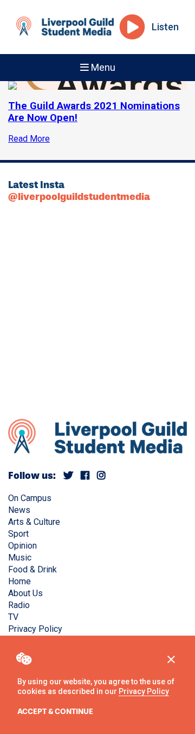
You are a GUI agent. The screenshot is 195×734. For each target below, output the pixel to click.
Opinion (22, 546)
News (19, 510)
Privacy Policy (144, 691)
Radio (19, 605)
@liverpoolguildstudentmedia (79, 197)
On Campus (29, 498)
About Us (25, 593)
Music (19, 557)
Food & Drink (32, 569)
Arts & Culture (34, 522)
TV (13, 617)
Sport (18, 534)
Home (19, 581)
